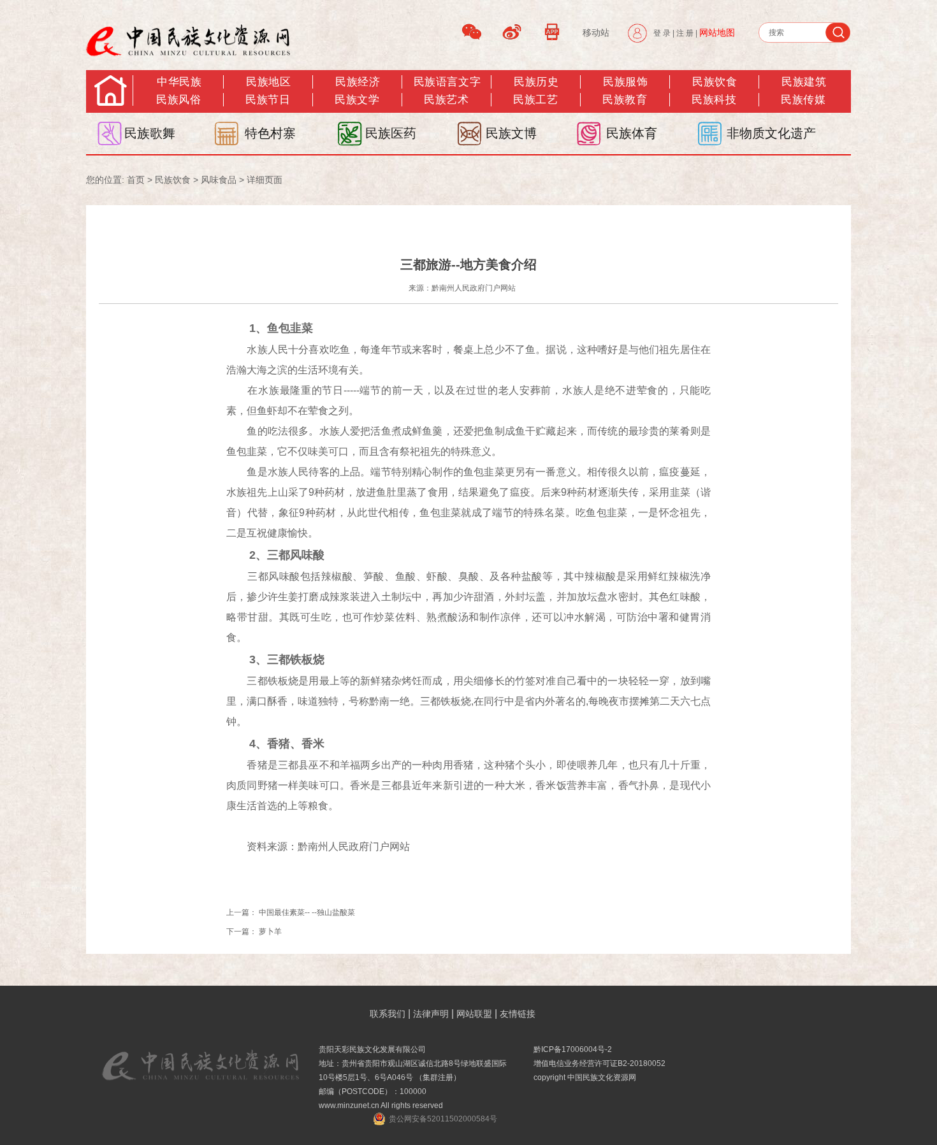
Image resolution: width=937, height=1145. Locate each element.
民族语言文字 (447, 82)
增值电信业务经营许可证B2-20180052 (599, 1063)
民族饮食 (714, 82)
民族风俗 (178, 100)
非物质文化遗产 (771, 133)
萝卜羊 (270, 931)
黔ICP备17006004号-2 (573, 1049)
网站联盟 (474, 1014)
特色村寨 (270, 133)
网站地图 (717, 32)
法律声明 (431, 1014)
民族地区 (268, 82)
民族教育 (624, 100)
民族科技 (714, 100)
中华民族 (179, 82)
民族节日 (267, 100)
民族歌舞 (149, 133)
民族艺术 (446, 100)
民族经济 (357, 82)
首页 (136, 180)
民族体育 (631, 133)
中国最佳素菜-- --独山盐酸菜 (307, 912)
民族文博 (511, 133)
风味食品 (218, 180)
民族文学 (357, 100)
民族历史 (536, 82)
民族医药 (390, 133)
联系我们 (387, 1014)
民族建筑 (803, 82)
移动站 (596, 32)
